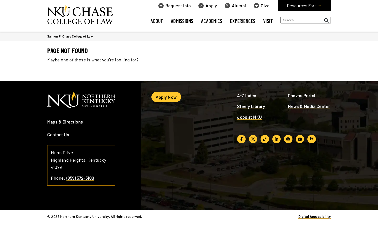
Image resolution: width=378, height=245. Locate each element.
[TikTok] (265, 139)
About (156, 21)
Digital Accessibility (314, 216)
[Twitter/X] (253, 139)
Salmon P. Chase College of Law (70, 36)
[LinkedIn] (276, 139)
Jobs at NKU (249, 117)
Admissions (182, 21)
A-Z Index (246, 95)
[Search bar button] (326, 20)
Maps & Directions (65, 121)
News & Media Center (309, 106)
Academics (211, 21)
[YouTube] (300, 139)
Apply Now (166, 97)
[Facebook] (241, 139)
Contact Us (58, 134)
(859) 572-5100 (80, 178)
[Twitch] (311, 139)
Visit (268, 21)
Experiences (243, 21)
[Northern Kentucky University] (82, 15)
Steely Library (251, 106)
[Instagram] (288, 139)
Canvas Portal (301, 95)
